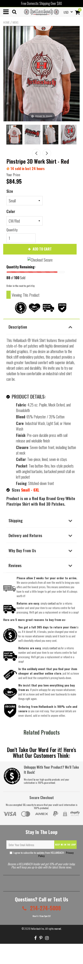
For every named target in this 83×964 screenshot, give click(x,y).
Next (47, 153)
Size (9, 191)
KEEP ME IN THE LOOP (65, 844)
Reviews (15, 565)
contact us (54, 648)
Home (6, 22)
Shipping (16, 520)
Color (10, 211)
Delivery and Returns (25, 535)
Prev (36, 153)
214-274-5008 (45, 908)
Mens (15, 22)
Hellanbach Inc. (37, 928)
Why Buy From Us (22, 550)
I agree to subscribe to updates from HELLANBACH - (43, 854)
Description (18, 327)
